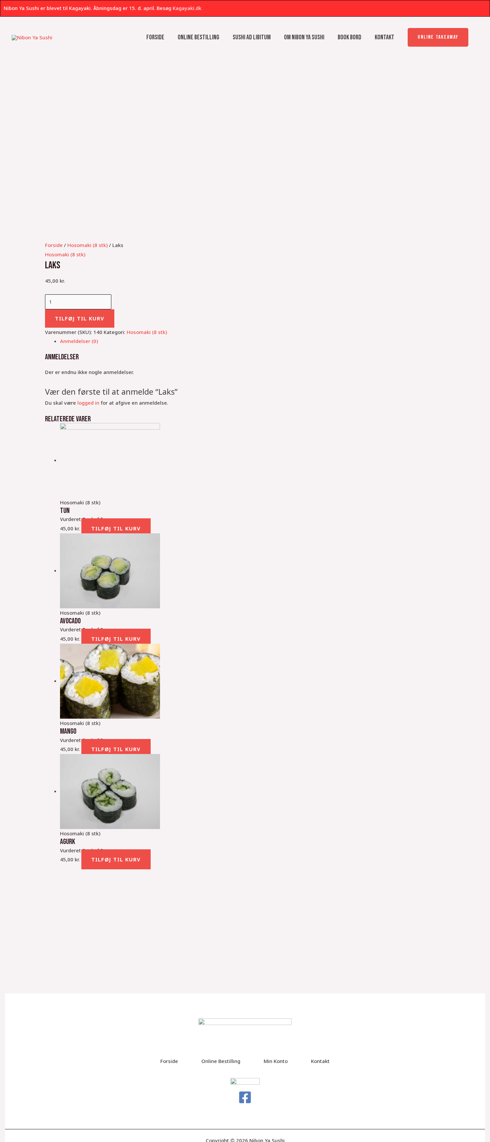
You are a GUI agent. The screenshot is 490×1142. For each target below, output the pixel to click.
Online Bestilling (198, 37)
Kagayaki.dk (187, 8)
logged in (88, 402)
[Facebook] (245, 1097)
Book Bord (349, 37)
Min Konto (276, 1061)
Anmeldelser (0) (79, 341)
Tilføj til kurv (79, 318)
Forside (155, 37)
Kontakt (384, 37)
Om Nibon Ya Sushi (304, 37)
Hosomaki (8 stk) (87, 245)
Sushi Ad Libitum (252, 37)
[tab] (252, 341)
